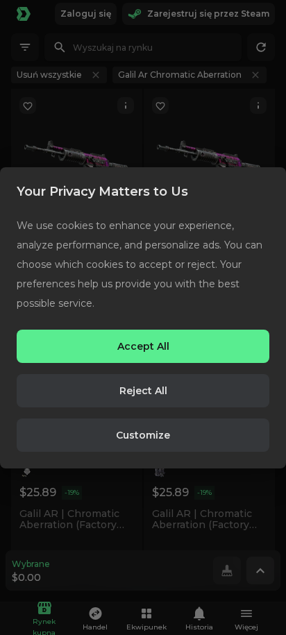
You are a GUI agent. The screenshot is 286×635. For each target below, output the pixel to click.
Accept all (143, 346)
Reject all (143, 390)
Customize (143, 435)
